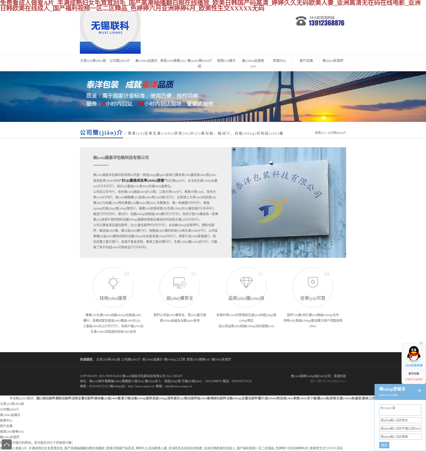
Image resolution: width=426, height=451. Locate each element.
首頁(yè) (320, 132)
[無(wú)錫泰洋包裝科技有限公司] (110, 52)
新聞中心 (279, 60)
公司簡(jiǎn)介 (119, 60)
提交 (384, 445)
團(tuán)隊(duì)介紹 (199, 63)
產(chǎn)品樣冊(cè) (253, 63)
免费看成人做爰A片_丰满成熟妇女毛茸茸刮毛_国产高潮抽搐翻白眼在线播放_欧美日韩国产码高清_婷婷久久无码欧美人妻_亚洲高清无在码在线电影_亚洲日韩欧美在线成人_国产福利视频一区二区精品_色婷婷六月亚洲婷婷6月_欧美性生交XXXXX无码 (171, 448)
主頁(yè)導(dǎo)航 (93, 60)
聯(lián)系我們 (333, 60)
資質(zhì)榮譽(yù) (173, 60)
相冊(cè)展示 (226, 60)
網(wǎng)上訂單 (174, 359)
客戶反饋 (306, 60)
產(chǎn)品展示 (146, 60)
